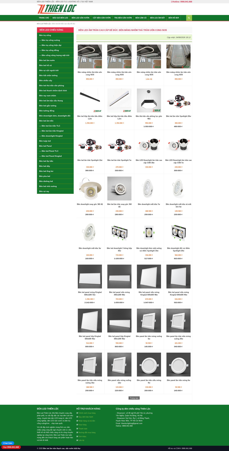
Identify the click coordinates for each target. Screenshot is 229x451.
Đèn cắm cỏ (140, 18)
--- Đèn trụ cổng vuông (49, 40)
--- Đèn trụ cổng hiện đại (50, 45)
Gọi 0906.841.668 (11, 447)
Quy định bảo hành (86, 417)
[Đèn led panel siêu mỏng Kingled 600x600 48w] (149, 276)
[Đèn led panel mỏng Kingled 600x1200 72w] (89, 276)
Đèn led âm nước (47, 60)
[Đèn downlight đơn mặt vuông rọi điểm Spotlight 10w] (149, 232)
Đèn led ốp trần (46, 161)
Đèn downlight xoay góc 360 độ (90, 204)
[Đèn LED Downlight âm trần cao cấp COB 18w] (149, 144)
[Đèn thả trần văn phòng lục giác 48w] (149, 100)
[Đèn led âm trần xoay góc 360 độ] (119, 188)
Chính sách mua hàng (87, 413)
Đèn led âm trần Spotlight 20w (178, 116)
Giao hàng (82, 425)
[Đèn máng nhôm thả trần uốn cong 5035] (89, 56)
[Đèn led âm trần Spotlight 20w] (178, 100)
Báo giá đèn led (60, 18)
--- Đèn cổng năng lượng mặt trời (54, 55)
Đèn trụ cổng (45, 35)
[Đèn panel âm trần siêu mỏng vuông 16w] (89, 364)
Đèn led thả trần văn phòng (51, 85)
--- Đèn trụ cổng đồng (49, 50)
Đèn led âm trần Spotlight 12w (90, 160)
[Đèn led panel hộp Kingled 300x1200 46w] (119, 320)
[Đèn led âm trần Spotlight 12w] (89, 144)
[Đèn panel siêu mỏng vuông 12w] (119, 364)
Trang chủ (44, 18)
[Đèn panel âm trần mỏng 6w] (178, 364)
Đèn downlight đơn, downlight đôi (54, 116)
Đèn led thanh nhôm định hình (53, 90)
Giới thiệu (82, 436)
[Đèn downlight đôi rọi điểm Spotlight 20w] (178, 232)
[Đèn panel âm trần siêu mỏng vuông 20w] (178, 320)
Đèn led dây (44, 166)
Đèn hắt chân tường (48, 75)
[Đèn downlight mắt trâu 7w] (149, 188)
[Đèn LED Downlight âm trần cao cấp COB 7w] (178, 144)
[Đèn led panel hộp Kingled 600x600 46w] (89, 320)
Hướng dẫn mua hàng (87, 433)
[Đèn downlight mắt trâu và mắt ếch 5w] (178, 188)
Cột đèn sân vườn (102, 18)
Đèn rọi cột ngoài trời (49, 70)
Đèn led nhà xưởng (48, 186)
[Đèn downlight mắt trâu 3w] (89, 232)
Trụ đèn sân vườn (123, 18)
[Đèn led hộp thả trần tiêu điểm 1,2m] (89, 100)
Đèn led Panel (45, 146)
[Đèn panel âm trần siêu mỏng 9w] (149, 364)
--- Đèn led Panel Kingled (50, 156)
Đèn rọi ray (44, 191)
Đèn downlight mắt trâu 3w (90, 248)
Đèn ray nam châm (47, 96)
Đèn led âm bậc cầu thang (51, 101)
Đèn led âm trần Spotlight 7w (119, 160)
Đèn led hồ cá (45, 65)
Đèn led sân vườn (80, 18)
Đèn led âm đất (157, 18)
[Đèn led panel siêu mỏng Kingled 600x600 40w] (178, 276)
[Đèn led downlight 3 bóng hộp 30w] (119, 232)
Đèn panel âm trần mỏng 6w (178, 380)
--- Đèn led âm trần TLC (49, 126)
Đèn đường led (46, 181)
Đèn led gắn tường (47, 106)
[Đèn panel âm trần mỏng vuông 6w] (149, 320)
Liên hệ (81, 440)
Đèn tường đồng (46, 111)
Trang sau (134, 398)
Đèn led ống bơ (46, 171)
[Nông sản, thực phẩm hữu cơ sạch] (57, 9)
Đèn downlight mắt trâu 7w (149, 204)
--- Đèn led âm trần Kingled (51, 131)
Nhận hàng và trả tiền (87, 421)
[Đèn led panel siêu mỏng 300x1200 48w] (119, 276)
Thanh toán (83, 429)
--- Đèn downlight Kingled (51, 136)
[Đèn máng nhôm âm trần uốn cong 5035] (149, 56)
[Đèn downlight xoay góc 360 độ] (89, 188)
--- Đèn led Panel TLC (48, 151)
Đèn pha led (44, 176)
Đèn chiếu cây (45, 80)
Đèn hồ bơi (174, 18)
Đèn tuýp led (45, 141)
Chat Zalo (7, 443)
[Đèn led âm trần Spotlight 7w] (119, 144)
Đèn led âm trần (46, 121)
